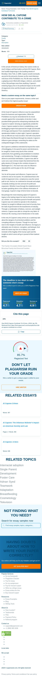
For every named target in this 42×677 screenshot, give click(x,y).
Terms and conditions (19, 674)
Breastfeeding (8, 494)
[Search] (3, 525)
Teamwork (6, 485)
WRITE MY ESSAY (21, 293)
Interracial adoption (12, 465)
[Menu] (20, 319)
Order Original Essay (21, 61)
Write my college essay (13, 588)
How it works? (10, 610)
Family (23, 9)
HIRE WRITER (21, 387)
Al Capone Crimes (10, 403)
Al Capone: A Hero (10, 442)
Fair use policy (32, 674)
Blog (7, 601)
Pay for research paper (13, 586)
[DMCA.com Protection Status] (6, 633)
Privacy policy (6, 674)
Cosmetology (8, 498)
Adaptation (6, 489)
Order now (32, 3)
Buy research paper (12, 593)
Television (6, 502)
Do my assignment (11, 583)
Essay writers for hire (12, 590)
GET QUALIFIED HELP (21, 566)
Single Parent (8, 469)
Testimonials (9, 612)
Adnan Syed (7, 481)
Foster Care (7, 477)
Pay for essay (10, 581)
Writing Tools (9, 604)
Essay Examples (11, 9)
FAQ (6, 615)
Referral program (11, 619)
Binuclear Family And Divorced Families (15, 248)
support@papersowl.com (14, 626)
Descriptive (5, 42)
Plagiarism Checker (12, 578)
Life (19, 9)
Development (8, 473)
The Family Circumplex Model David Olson (16, 246)
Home (3, 9)
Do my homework (11, 576)
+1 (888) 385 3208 (11, 628)
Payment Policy (10, 617)
